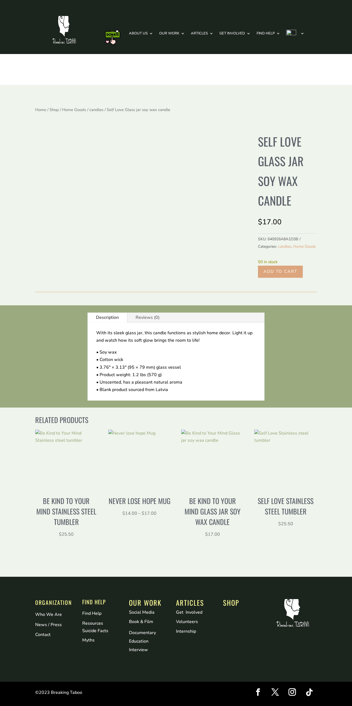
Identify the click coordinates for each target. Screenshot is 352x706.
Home (40, 109)
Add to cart (280, 271)
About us (138, 33)
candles (96, 109)
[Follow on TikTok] (309, 692)
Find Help (266, 33)
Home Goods (74, 109)
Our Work (169, 33)
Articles (199, 33)
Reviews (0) (148, 317)
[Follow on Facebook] (258, 692)
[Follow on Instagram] (292, 692)
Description (107, 317)
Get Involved (232, 33)
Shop (54, 109)
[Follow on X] (275, 692)
